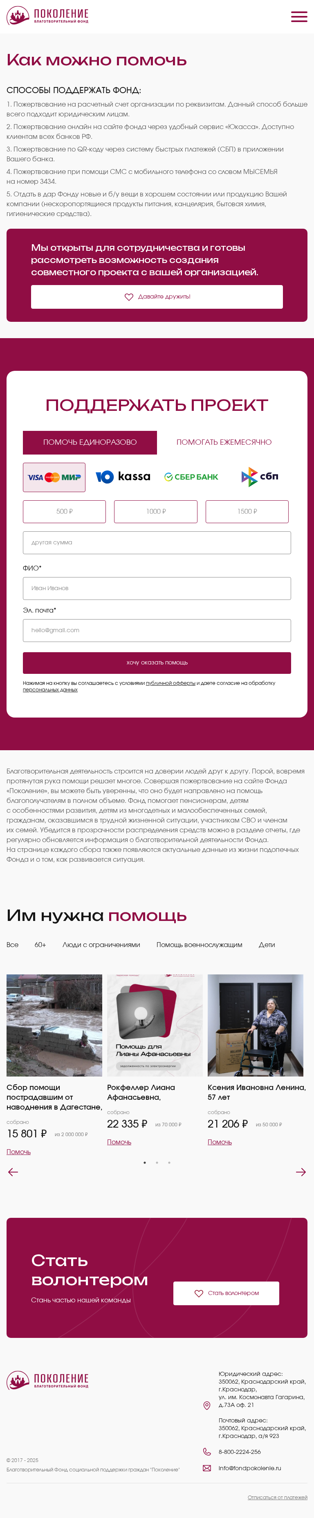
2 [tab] (157, 1163)
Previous (13, 1172)
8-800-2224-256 (240, 1452)
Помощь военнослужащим (199, 945)
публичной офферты (170, 683)
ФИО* (32, 568)
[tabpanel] (57, 1065)
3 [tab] (169, 1163)
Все (12, 945)
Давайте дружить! (164, 297)
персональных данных (50, 689)
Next (300, 1172)
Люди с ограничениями (101, 945)
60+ (40, 945)
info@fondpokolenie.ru (250, 1468)
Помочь (19, 1152)
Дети (267, 945)
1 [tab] (145, 1163)
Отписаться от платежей (277, 1497)
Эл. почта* (39, 610)
